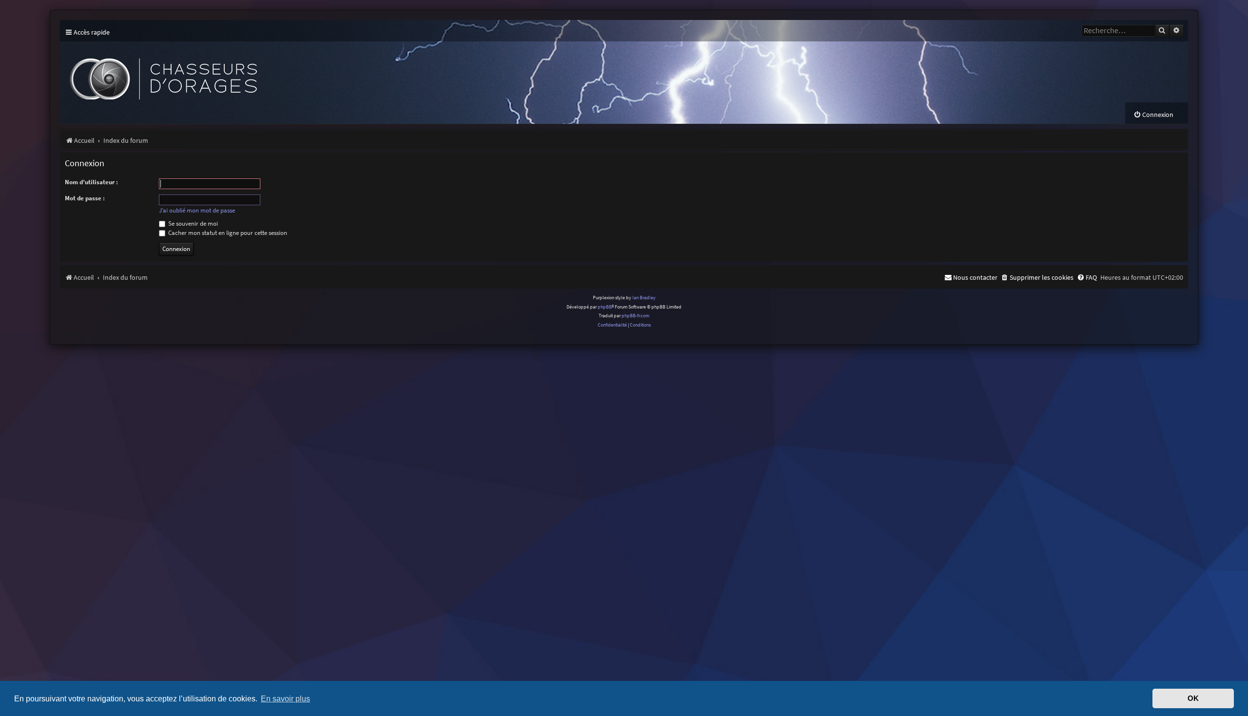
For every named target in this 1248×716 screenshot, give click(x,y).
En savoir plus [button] (285, 698)
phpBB (605, 307)
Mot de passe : (85, 198)
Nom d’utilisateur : (91, 182)
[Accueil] (240, 71)
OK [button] (1193, 698)
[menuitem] (1153, 114)
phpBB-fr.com (635, 315)
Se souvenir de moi (192, 223)
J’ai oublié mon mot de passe (197, 210)
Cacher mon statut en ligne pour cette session (227, 233)
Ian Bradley (644, 297)
